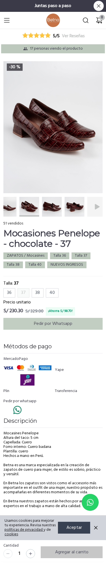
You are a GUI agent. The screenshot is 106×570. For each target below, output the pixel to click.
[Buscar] (85, 20)
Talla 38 (13, 264)
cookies (11, 534)
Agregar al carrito (71, 552)
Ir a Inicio (51, 19)
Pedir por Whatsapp (53, 323)
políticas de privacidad (24, 530)
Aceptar (74, 527)
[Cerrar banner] (99, 6)
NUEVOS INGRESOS (67, 264)
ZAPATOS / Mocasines (25, 255)
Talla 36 (59, 255)
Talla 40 (35, 264)
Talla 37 (81, 255)
